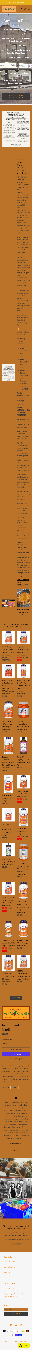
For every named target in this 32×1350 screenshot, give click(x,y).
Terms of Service (10, 1283)
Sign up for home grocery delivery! (16, 96)
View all (16, 998)
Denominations (7, 1039)
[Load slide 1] (14, 1150)
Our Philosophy (9, 1267)
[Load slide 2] (16, 1150)
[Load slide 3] (18, 1150)
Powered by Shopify (16, 1344)
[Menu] (29, 9)
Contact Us (8, 1278)
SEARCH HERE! (10, 1262)
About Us (7, 1272)
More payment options (16, 1059)
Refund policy (9, 1288)
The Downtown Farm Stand (18, 1341)
